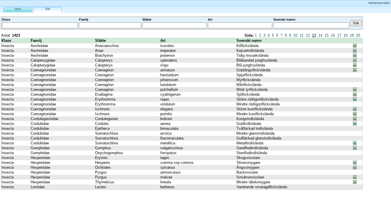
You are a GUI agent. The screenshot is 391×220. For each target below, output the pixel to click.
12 (308, 35)
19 (352, 35)
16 (333, 35)
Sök (47, 9)
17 (339, 35)
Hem (18, 9)
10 (295, 35)
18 (345, 35)
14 (320, 35)
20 (358, 35)
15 (327, 35)
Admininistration (379, 3)
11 (301, 35)
